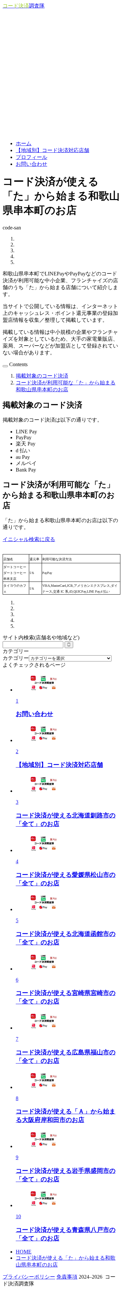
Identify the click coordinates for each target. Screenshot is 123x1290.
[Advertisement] (61, 74)
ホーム (23, 143)
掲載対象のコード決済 (42, 376)
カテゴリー (16, 658)
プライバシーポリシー (29, 1277)
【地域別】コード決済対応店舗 (52, 150)
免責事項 (66, 1277)
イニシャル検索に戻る (29, 539)
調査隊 (24, 5)
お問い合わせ (31, 164)
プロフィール (31, 157)
